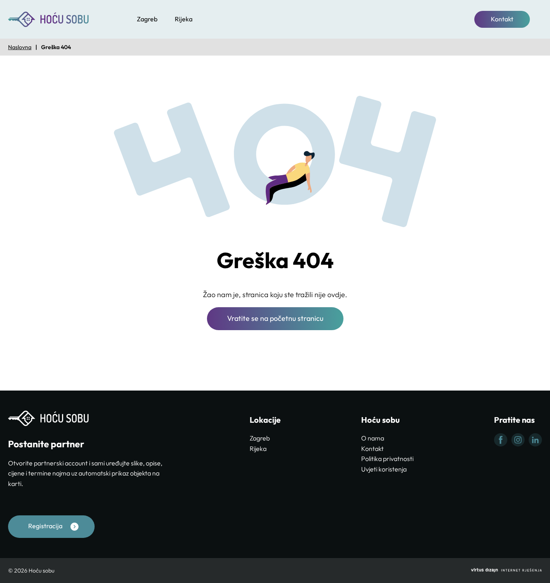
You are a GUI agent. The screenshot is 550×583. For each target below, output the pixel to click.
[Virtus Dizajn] (506, 570)
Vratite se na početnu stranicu (275, 318)
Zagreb (147, 19)
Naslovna (19, 47)
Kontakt (502, 19)
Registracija (45, 526)
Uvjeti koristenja (384, 469)
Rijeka (183, 19)
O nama (372, 438)
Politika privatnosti (387, 459)
